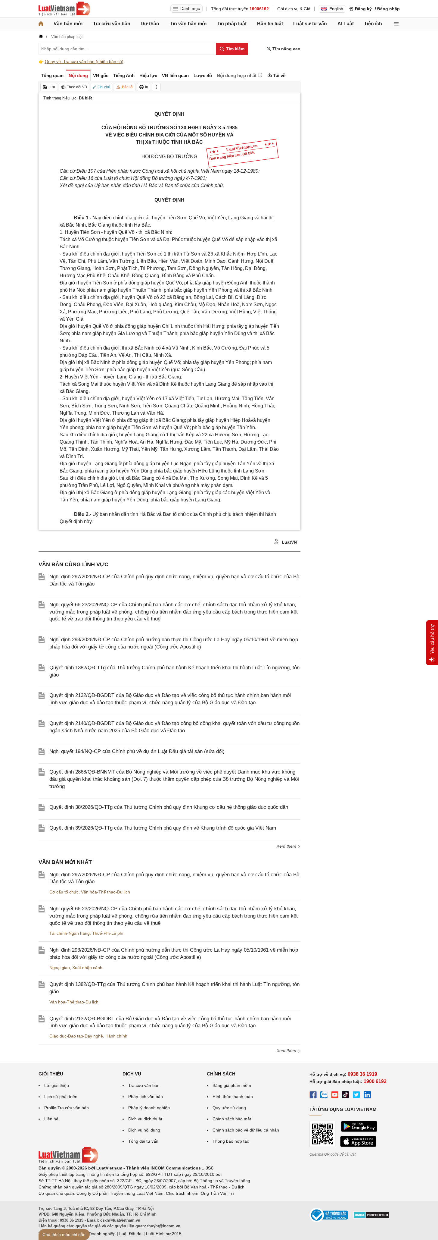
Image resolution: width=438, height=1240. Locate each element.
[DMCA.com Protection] (371, 1217)
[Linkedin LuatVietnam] (367, 1095)
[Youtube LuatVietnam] (334, 1095)
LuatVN (289, 542)
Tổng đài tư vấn (143, 1141)
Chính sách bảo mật (232, 1118)
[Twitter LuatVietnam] (356, 1095)
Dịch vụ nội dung (144, 1130)
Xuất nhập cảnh (87, 967)
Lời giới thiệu (56, 1085)
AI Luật (345, 23)
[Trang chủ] (41, 24)
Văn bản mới (68, 23)
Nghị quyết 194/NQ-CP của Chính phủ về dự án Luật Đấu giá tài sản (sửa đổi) (137, 751)
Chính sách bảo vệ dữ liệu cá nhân (246, 1130)
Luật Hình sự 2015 (164, 1233)
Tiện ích (373, 23)
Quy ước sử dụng (229, 1107)
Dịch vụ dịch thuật (145, 1118)
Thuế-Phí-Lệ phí (107, 933)
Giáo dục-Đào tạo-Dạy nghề (76, 1036)
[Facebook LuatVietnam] (313, 1095)
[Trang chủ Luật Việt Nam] (64, 9)
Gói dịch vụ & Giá (293, 8)
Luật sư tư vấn (310, 23)
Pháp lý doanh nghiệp (149, 1107)
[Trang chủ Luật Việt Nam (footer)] (68, 1161)
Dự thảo (150, 23)
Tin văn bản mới (188, 23)
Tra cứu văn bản (111, 23)
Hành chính (116, 1036)
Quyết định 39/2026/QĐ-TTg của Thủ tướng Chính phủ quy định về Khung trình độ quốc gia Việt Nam (162, 828)
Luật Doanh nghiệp (97, 1233)
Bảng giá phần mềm (232, 1085)
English (336, 8)
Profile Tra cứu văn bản (66, 1107)
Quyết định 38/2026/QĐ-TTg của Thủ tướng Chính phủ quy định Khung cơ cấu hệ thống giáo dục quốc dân (168, 807)
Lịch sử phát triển (60, 1096)
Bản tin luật (270, 23)
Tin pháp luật (232, 23)
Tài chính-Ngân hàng (69, 933)
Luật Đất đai (130, 1233)
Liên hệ (51, 1118)
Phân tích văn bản (145, 1096)
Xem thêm (287, 1050)
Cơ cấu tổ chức (64, 892)
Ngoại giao (59, 967)
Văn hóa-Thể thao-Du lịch (105, 892)
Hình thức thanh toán (233, 1096)
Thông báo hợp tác (231, 1141)
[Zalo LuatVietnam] (324, 1095)
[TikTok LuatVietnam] (345, 1095)
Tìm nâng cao (285, 48)
